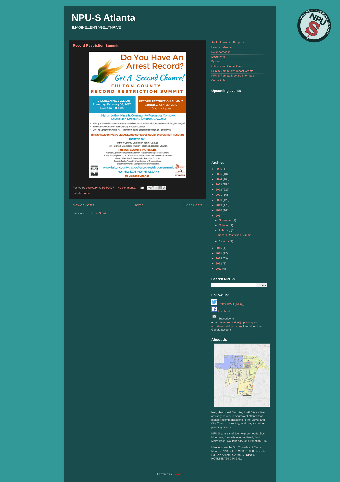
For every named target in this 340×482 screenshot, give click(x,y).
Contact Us (218, 80)
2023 (219, 184)
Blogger (177, 474)
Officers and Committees (226, 66)
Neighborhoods (220, 51)
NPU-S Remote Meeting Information (233, 75)
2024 (219, 179)
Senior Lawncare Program (227, 42)
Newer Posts (83, 205)
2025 (219, 174)
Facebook (223, 311)
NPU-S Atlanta (103, 17)
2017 (219, 215)
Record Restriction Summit (95, 46)
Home (138, 205)
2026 (219, 168)
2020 (219, 200)
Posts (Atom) (98, 213)
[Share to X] (157, 188)
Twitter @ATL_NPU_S (231, 304)
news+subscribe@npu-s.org (236, 322)
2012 (219, 263)
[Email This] (149, 188)
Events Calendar (221, 47)
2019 (219, 205)
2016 (219, 248)
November (226, 220)
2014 (219, 258)
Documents (218, 56)
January (224, 241)
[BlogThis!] (153, 188)
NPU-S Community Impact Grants (232, 70)
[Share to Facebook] (160, 188)
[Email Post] (142, 187)
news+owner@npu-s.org (226, 326)
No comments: (127, 187)
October (224, 225)
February (225, 230)
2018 (219, 210)
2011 (219, 268)
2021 (219, 194)
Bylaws (215, 61)
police (86, 193)
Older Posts (192, 205)
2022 (219, 189)
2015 (219, 253)
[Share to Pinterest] (164, 188)
